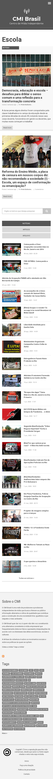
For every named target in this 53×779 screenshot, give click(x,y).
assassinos (7, 713)
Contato (27, 774)
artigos (26, 229)
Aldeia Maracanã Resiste (13, 683)
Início (27, 761)
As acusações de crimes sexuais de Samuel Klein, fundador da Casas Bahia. (35, 293)
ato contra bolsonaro (12, 719)
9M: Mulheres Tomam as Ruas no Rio (36, 546)
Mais (4, 733)
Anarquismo (26, 690)
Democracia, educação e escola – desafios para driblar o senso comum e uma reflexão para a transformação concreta (25, 96)
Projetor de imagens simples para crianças (36, 512)
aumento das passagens (13, 726)
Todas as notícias (26, 578)
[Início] (26, 11)
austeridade (30, 726)
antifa (31, 693)
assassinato (23, 709)
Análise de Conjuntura (35, 687)
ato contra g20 (30, 719)
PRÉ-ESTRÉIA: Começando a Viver (36, 262)
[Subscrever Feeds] (26, 656)
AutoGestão (19, 729)
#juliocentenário (10, 670)
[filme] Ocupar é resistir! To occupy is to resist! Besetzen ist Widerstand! (37, 310)
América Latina (18, 687)
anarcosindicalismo (11, 690)
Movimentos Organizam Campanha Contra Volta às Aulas (35, 344)
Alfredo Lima (30, 683)
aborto (39, 674)
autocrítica (41, 726)
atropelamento (9, 722)
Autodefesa (7, 729)
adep (39, 677)
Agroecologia (8, 680)
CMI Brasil (26, 18)
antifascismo (41, 693)
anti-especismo (20, 693)
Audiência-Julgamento (27, 722)
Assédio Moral (20, 713)
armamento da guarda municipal (16, 703)
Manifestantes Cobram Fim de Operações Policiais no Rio (37, 461)
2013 (36, 670)
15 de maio (23, 670)
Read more (7, 128)
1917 (31, 670)
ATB (41, 716)
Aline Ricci (41, 683)
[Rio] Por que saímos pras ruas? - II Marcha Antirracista (36, 444)
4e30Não (6, 674)
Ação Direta (30, 677)
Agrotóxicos (21, 680)
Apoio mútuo (8, 700)
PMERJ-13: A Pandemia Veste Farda (36, 529)
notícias (31, 223)
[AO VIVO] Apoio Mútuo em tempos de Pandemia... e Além (37, 410)
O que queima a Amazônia (35, 561)
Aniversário (7, 693)
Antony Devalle (31, 696)
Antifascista (8, 696)
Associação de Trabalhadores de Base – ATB (20, 716)
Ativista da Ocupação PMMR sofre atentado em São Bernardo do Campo (24, 279)
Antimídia (19, 696)
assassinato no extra (38, 709)
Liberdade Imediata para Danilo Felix (34, 326)
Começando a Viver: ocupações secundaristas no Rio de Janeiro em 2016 (36, 246)
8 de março (29, 674)
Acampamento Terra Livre (13, 677)
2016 (41, 670)
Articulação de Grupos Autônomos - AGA (19, 706)
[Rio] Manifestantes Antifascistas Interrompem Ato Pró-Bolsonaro (37, 479)
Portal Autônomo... (26, 104)
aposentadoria (21, 700)
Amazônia (7, 687)
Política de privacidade (26, 770)
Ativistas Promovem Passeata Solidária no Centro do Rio (36, 376)
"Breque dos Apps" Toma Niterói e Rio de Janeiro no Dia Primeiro (37, 394)
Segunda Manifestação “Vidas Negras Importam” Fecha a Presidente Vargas (37, 428)
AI (29, 680)
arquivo (26, 236)
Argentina (34, 700)
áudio (40, 722)
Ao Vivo (42, 696)
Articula (35, 703)
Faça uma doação (26, 765)
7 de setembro (17, 674)
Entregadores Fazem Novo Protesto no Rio (35, 360)
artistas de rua (9, 709)
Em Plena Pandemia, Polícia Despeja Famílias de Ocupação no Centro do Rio (37, 496)
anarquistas (38, 690)
